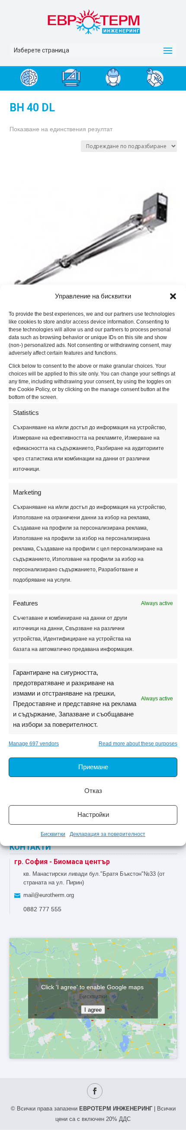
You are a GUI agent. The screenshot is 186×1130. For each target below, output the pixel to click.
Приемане (93, 767)
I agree (93, 1010)
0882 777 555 (42, 909)
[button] (173, 296)
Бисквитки (53, 834)
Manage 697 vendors (34, 744)
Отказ (93, 790)
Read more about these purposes (138, 744)
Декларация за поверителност (107, 834)
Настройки (93, 814)
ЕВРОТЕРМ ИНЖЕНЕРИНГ (115, 1108)
